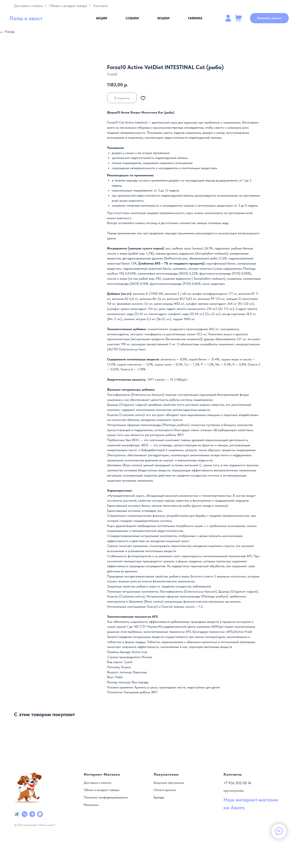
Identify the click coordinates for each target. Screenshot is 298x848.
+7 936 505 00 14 (237, 783)
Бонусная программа (169, 782)
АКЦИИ (101, 18)
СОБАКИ (132, 18)
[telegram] (32, 814)
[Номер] (24, 814)
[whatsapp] (40, 814)
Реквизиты (91, 805)
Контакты (100, 5)
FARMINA (195, 18)
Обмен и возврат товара (68, 5)
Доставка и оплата (28, 5)
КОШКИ (163, 18)
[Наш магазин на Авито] (17, 814)
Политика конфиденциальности (106, 797)
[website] (228, 18)
